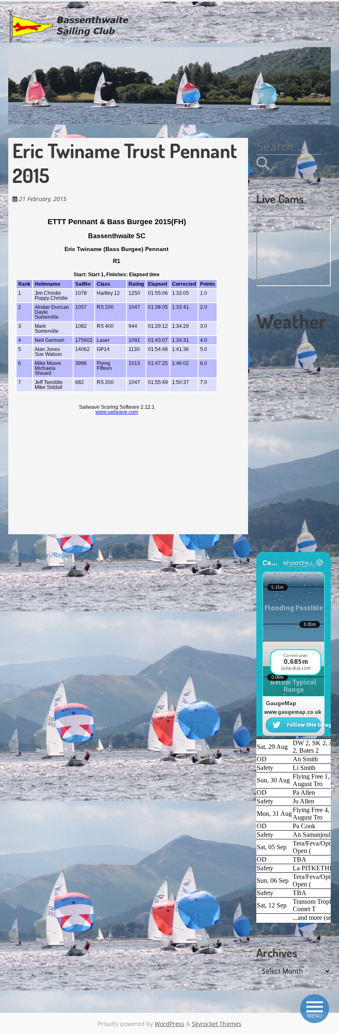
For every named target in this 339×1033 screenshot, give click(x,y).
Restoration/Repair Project (55, 554)
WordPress (169, 1024)
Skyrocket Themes (216, 1024)
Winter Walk (224, 554)
